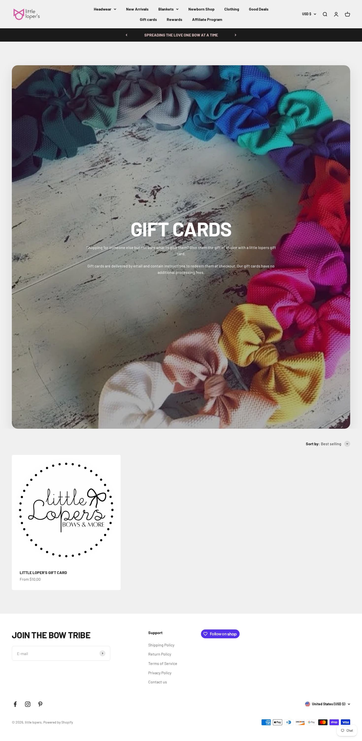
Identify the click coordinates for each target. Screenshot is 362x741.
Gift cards (148, 19)
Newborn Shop (201, 9)
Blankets (166, 9)
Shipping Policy (161, 644)
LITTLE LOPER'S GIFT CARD (43, 572)
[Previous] (126, 35)
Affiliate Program (207, 19)
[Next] (235, 35)
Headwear (102, 9)
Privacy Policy (159, 672)
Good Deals (258, 9)
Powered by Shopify (58, 722)
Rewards (174, 19)
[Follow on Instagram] (27, 704)
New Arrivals (137, 9)
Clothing (231, 9)
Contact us (157, 681)
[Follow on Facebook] (15, 704)
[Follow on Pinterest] (40, 704)
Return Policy (159, 654)
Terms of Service (162, 663)
